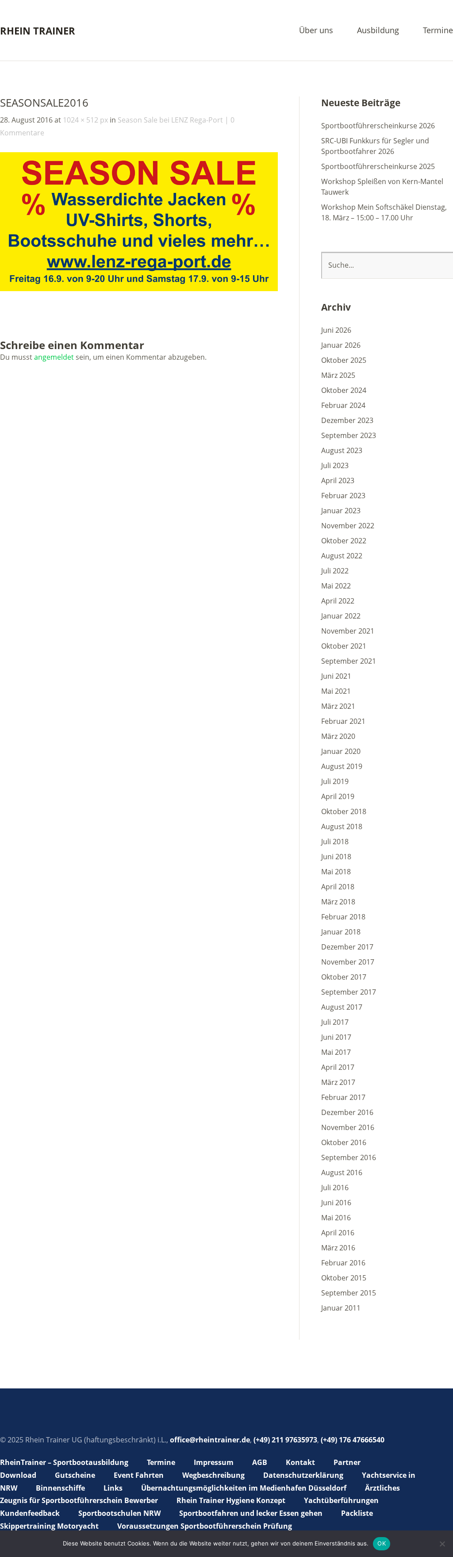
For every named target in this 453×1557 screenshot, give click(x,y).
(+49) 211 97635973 (285, 1440)
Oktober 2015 (343, 1278)
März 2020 (338, 736)
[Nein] (442, 1543)
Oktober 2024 (343, 390)
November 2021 (347, 631)
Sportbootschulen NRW (119, 1513)
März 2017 (338, 1082)
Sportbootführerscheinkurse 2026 (378, 126)
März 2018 (338, 902)
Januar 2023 (341, 510)
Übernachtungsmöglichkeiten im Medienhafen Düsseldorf (243, 1488)
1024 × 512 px (85, 120)
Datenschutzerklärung (303, 1475)
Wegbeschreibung (213, 1475)
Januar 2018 (341, 932)
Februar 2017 (343, 1097)
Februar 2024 (343, 405)
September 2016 (348, 1157)
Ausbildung (378, 30)
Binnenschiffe (60, 1488)
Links (113, 1488)
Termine (438, 30)
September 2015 (348, 1293)
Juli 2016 (335, 1187)
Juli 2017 (335, 1022)
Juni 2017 (336, 1037)
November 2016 (347, 1127)
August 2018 (341, 826)
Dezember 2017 (347, 947)
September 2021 (348, 661)
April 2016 (337, 1233)
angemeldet (54, 357)
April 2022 (337, 601)
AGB (259, 1462)
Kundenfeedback (30, 1513)
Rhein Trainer (37, 30)
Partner (347, 1462)
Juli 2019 (335, 781)
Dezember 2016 (347, 1112)
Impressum (214, 1462)
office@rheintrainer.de (210, 1440)
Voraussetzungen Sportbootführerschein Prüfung (204, 1526)
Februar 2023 (343, 495)
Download (18, 1475)
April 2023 (337, 480)
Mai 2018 (336, 872)
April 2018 (337, 887)
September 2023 (348, 435)
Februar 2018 (343, 917)
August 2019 (341, 766)
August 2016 (341, 1172)
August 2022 (341, 556)
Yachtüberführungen (341, 1500)
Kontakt (300, 1462)
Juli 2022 (335, 571)
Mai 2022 (336, 586)
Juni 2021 (336, 676)
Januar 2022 (341, 616)
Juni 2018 (336, 856)
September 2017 (348, 992)
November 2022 (347, 526)
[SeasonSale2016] (139, 288)
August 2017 (341, 1007)
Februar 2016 (343, 1263)
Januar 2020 (341, 751)
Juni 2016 (336, 1202)
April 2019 (337, 796)
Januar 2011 (341, 1308)
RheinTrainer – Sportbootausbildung (64, 1462)
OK (381, 1543)
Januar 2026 (341, 345)
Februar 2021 (343, 721)
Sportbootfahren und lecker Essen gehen (250, 1513)
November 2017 (347, 962)
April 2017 (337, 1067)
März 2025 (338, 375)
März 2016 (338, 1248)
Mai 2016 (336, 1218)
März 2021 (338, 706)
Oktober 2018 (343, 811)
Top (443, 1527)
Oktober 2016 (343, 1142)
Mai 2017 (336, 1052)
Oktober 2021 (343, 646)
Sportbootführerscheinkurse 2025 (378, 166)
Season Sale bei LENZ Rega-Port (170, 120)
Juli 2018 (335, 841)
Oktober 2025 (343, 360)
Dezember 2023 (347, 420)
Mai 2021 (336, 691)
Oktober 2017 (343, 977)
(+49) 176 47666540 (352, 1440)
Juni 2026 (336, 330)
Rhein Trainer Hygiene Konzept (231, 1500)
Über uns (316, 30)
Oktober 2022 (343, 541)
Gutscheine (75, 1475)
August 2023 (341, 450)
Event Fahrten (139, 1475)
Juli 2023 (335, 465)
